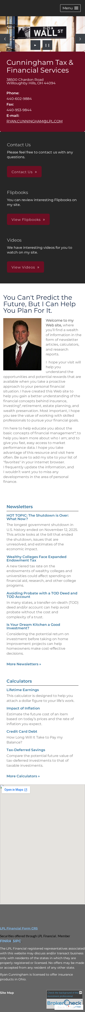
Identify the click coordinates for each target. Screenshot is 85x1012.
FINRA (5, 941)
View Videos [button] (23, 267)
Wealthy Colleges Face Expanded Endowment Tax (36, 558)
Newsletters (20, 506)
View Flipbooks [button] (26, 220)
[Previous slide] (5, 39)
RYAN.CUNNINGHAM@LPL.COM (35, 121)
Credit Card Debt (22, 731)
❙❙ (47, 45)
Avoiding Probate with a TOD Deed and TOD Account (42, 595)
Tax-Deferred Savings (26, 750)
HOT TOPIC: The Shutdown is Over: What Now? (38, 517)
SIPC (17, 941)
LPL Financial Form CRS (19, 928)
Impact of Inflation (23, 708)
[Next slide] (80, 39)
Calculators (19, 681)
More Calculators (23, 776)
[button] (70, 8)
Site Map (7, 993)
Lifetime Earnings (23, 690)
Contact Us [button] (22, 172)
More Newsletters (24, 664)
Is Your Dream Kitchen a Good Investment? (33, 626)
